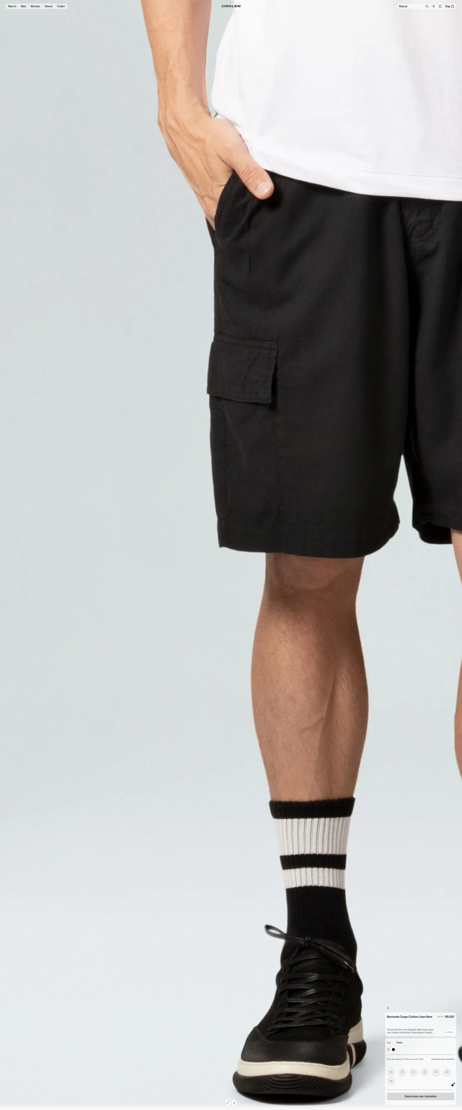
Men (23, 6)
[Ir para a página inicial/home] (231, 6)
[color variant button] (388, 1049)
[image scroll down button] (234, 1102)
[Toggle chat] (453, 1084)
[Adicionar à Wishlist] (388, 1008)
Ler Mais (448, 1032)
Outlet (61, 6)
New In (12, 6)
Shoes (49, 6)
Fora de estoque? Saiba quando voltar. (405, 1059)
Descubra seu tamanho (443, 1059)
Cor (389, 1042)
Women (35, 6)
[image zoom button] (228, 1102)
